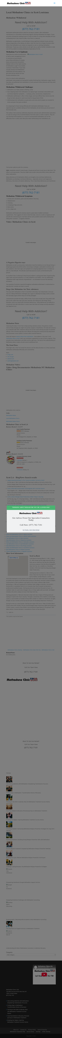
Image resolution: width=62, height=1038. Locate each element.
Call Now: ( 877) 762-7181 (31, 524)
